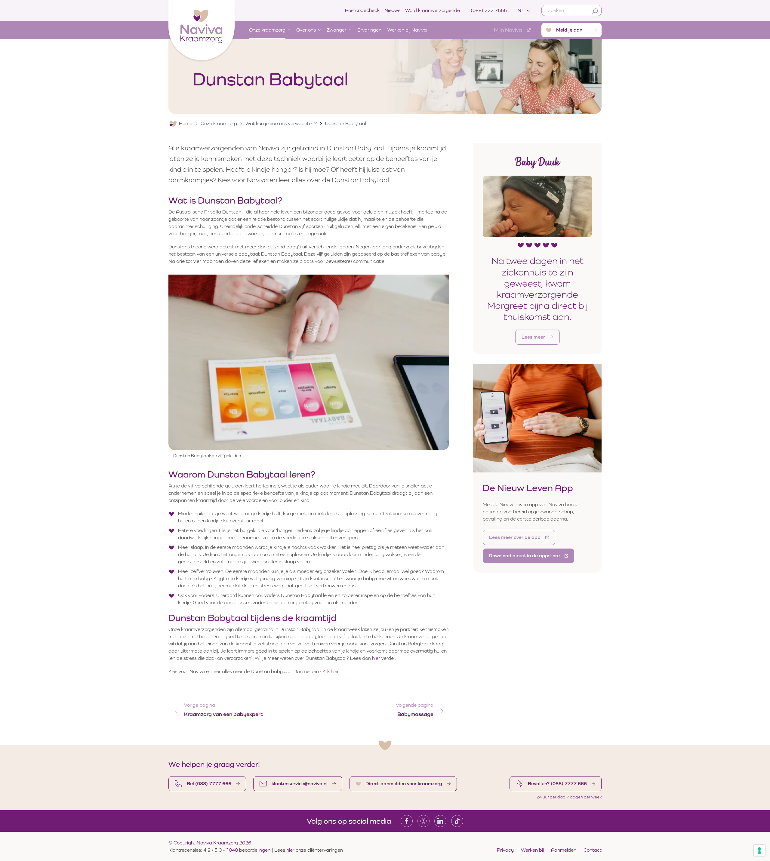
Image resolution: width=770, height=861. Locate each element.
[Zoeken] (595, 11)
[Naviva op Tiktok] (457, 821)
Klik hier (330, 671)
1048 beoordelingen (248, 850)
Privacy (505, 850)
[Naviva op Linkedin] (440, 821)
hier (376, 658)
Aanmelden (563, 850)
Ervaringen (369, 30)
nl (521, 10)
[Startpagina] (201, 28)
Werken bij (532, 850)
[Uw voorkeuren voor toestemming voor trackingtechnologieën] (759, 850)
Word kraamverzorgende (432, 10)
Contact (593, 850)
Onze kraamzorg (267, 30)
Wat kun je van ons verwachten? (281, 123)
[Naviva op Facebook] (407, 821)
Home (185, 123)
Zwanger (336, 30)
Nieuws (392, 10)
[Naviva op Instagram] (423, 821)
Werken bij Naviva (407, 30)
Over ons (306, 30)
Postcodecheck (362, 10)
